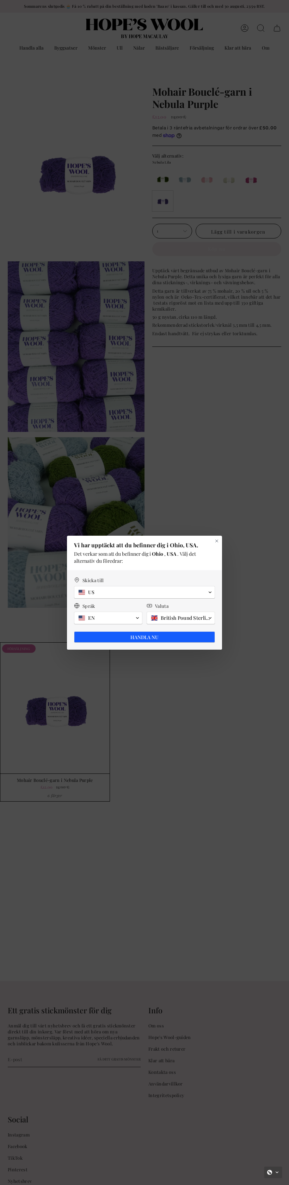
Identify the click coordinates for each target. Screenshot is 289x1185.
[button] (273, 1172)
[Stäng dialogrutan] (217, 541)
